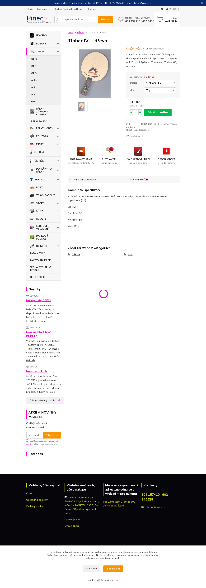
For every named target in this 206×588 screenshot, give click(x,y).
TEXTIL (38, 179)
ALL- (33, 94)
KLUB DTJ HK (37, 277)
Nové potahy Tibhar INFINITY (38, 334)
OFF (33, 66)
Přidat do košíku (158, 112)
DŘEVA (41, 51)
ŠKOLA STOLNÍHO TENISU (40, 269)
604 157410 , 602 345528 (141, 21)
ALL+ (34, 80)
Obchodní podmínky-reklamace (69, 9)
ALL (33, 87)
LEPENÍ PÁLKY (38, 121)
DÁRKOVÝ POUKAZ (42, 237)
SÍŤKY (39, 211)
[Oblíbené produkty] (162, 9)
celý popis (131, 66)
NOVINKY (41, 35)
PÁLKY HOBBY (44, 128)
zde (117, 580)
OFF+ (34, 59)
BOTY (39, 187)
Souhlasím (113, 568)
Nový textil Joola (36, 371)
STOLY (40, 203)
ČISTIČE (39, 161)
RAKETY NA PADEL (41, 260)
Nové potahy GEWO (38, 300)
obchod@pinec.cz (155, 507)
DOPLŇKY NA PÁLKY (44, 170)
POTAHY (41, 43)
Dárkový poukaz (35, 506)
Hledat (105, 19)
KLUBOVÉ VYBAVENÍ (42, 227)
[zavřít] (202, 3)
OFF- (34, 73)
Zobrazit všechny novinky (43, 400)
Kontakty (92, 9)
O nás (30, 9)
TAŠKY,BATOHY (45, 195)
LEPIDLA (39, 152)
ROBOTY (41, 219)
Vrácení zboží (72, 526)
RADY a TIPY (37, 253)
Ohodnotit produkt (154, 48)
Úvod (70, 32)
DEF (33, 101)
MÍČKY (40, 144)
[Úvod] (39, 19)
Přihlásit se (52, 435)
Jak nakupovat (43, 9)
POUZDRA (42, 136)
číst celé (41, 321)
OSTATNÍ (41, 246)
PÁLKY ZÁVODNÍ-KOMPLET (42, 111)
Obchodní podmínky (37, 499)
